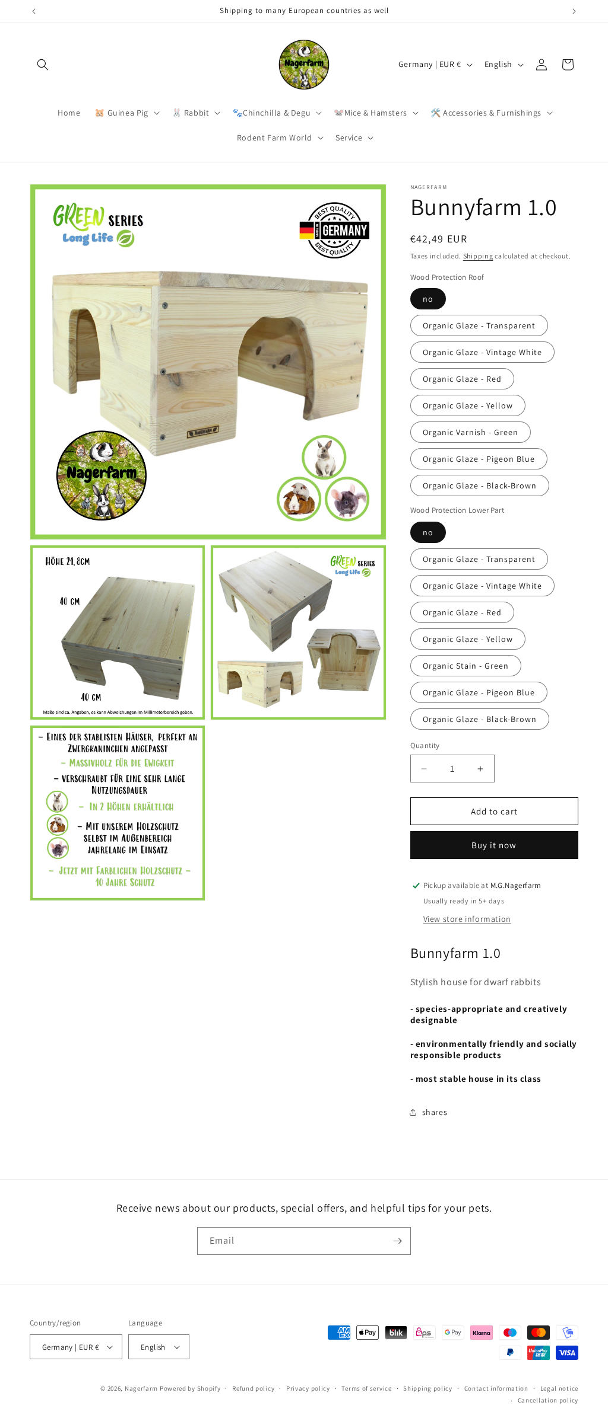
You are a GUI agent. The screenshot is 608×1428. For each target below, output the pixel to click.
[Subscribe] (397, 1241)
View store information (467, 918)
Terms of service (366, 1388)
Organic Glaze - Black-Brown (480, 485)
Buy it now (494, 845)
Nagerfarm (141, 1388)
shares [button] (435, 1112)
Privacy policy (308, 1388)
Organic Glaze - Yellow (468, 405)
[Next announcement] (574, 11)
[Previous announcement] (34, 11)
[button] (43, 65)
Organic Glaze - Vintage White (482, 352)
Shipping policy (427, 1388)
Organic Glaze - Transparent (479, 325)
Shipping (478, 255)
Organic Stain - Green (466, 665)
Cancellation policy (548, 1400)
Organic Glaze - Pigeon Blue (479, 458)
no (428, 298)
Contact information (496, 1388)
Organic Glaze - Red (462, 378)
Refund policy (253, 1388)
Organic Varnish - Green (470, 432)
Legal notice (559, 1388)
